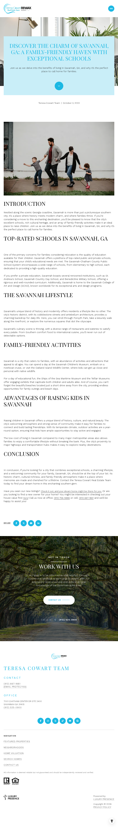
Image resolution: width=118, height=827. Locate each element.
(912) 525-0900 (68, 620)
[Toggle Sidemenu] (111, 9)
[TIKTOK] (63, 721)
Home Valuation (14, 753)
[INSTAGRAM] (48, 721)
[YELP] (55, 721)
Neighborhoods (14, 747)
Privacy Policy (102, 807)
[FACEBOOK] (40, 721)
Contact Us (11, 765)
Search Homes (13, 759)
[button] (59, 600)
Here (25, 498)
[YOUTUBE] (70, 721)
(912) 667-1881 (86, 498)
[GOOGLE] (77, 721)
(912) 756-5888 (62, 498)
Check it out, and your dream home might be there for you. (71, 491)
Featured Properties (17, 741)
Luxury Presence (103, 799)
